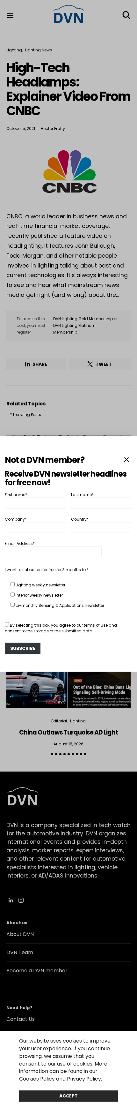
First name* (16, 494)
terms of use (96, 625)
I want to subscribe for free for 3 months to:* (47, 569)
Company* (16, 519)
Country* (80, 519)
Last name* (82, 494)
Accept (68, 1096)
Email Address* (20, 543)
